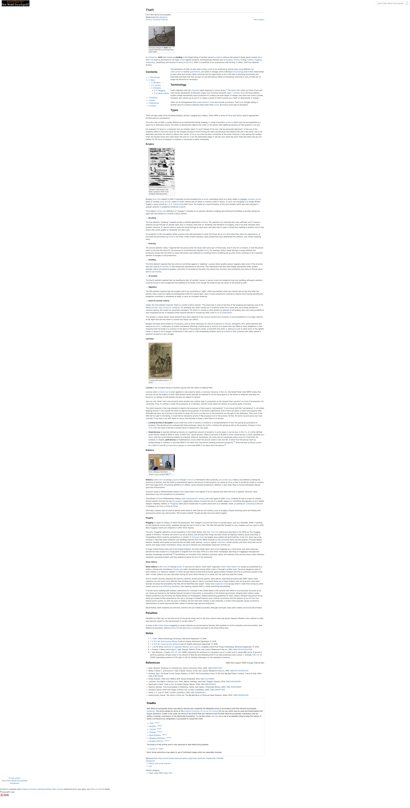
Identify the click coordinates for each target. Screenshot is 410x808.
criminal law (152, 57)
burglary (229, 60)
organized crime (221, 584)
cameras (206, 542)
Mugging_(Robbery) (157, 738)
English (182, 207)
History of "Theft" (156, 749)
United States (231, 567)
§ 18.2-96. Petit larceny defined (164, 641)
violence (189, 480)
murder (155, 307)
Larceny (152, 729)
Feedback (55, 3)
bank (180, 567)
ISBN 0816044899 (233, 687)
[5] (174, 554)
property (218, 57)
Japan (157, 474)
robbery (250, 60)
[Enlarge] (173, 47)
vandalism (176, 307)
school (258, 199)
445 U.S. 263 (176, 652)
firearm (177, 569)
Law (150, 766)
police (157, 326)
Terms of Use (95, 789)
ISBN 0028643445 (240, 695)
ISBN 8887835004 (208, 684)
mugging (257, 60)
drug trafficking (165, 586)
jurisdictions (188, 62)
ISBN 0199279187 (215, 668)
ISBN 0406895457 (198, 692)
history (157, 722)
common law (161, 211)
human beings (238, 72)
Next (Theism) (259, 19)
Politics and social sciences (160, 763)
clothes (236, 93)
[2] (234, 442)
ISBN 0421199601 (207, 679)
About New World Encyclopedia (14, 781)
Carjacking (250, 504)
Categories (150, 761)
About (44, 3)
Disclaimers (14, 783)
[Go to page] (407, 3)
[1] (226, 90)
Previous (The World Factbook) (157, 19)
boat (162, 202)
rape (160, 307)
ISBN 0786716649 (156, 676)
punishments (195, 72)
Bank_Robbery (155, 735)
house (205, 199)
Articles (36, 3)
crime (158, 199)
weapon (179, 501)
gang (188, 545)
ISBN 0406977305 (217, 690)
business (251, 199)
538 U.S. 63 (257, 655)
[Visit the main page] (15, 3)
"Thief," (155, 639)
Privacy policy (14, 778)
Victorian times (198, 537)
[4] (170, 474)
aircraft (168, 202)
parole (248, 598)
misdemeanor (226, 313)
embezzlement (203, 102)
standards (151, 711)
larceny (237, 60)
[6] (194, 620)
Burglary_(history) (156, 741)
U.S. (245, 432)
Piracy (228, 498)
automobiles (156, 272)
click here (215, 716)
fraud (212, 102)
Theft (151, 723)
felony (206, 250)
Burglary (163, 17)
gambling (176, 586)
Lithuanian (195, 90)
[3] (225, 445)
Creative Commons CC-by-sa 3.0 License (201, 711)
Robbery (152, 732)
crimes (182, 60)
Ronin (151, 472)
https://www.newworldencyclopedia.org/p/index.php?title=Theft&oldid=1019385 (190, 758)
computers (221, 542)
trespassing (150, 62)
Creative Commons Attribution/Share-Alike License (42, 789)
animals (228, 324)
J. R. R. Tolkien (173, 204)
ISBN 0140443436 (233, 681)
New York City (213, 532)
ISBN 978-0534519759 (242, 649)
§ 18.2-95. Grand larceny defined (165, 644)
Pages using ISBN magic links (160, 773)
